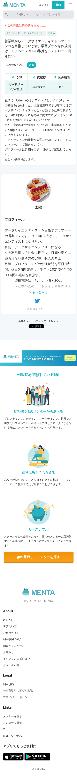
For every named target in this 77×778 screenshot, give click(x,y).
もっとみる (39, 292)
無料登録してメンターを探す (38, 557)
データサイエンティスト (34, 33)
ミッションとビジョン (16, 658)
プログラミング (13, 33)
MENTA (40, 769)
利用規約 (8, 684)
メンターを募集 (12, 722)
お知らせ (8, 652)
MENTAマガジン (13, 735)
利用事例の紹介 (12, 639)
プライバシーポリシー (16, 697)
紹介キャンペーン (14, 645)
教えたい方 (10, 619)
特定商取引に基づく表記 (18, 690)
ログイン (44, 4)
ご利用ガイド (11, 632)
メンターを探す (12, 716)
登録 (58, 4)
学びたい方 (10, 626)
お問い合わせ (11, 665)
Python (51, 33)
